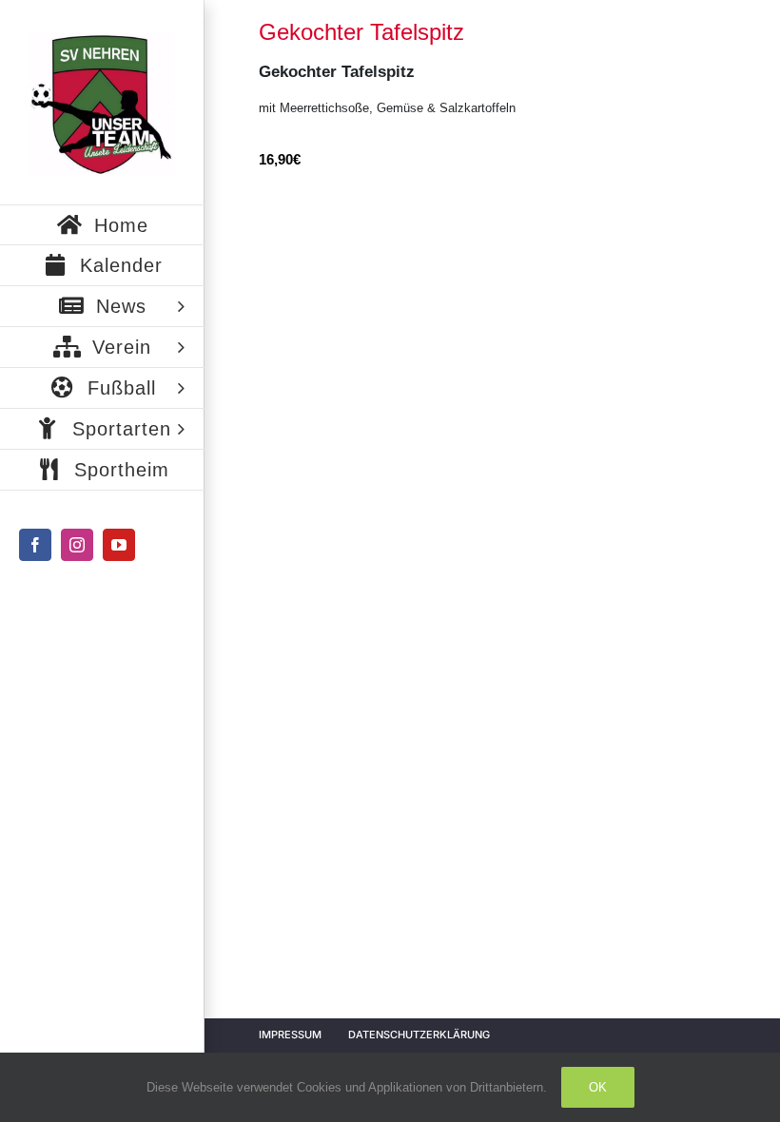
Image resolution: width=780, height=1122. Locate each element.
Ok (598, 1087)
